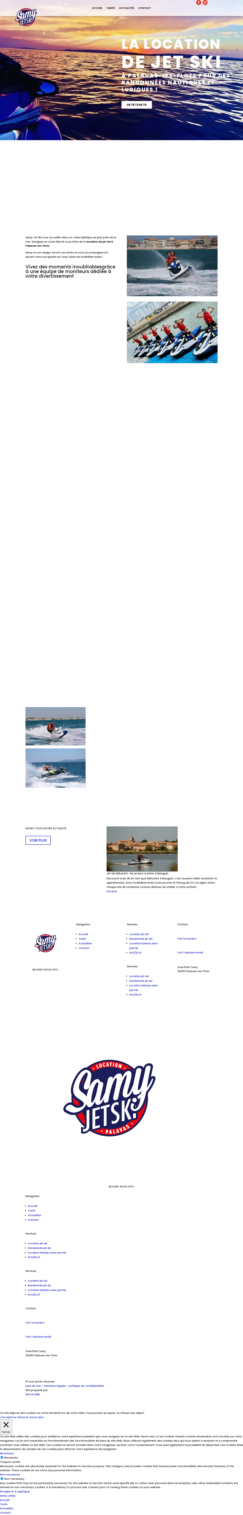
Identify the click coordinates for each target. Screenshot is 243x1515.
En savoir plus (35, 1417)
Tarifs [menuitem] (3, 1504)
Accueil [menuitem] (4, 1500)
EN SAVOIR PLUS (43, 404)
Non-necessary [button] (10, 1474)
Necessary (11, 1457)
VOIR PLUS (38, 840)
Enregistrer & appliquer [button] (15, 1491)
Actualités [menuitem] (6, 1508)
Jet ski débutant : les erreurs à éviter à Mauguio (137, 873)
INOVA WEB (32, 1394)
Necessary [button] (7, 1453)
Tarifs (110, 8)
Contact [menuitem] (5, 1512)
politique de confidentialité (86, 1386)
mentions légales (55, 1386)
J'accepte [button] (6, 1417)
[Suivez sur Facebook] (198, 2)
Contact (144, 8)
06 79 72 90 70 (137, 105)
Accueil (97, 8)
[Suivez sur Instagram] (205, 2)
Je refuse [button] (19, 1417)
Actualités (126, 8)
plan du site (33, 1386)
